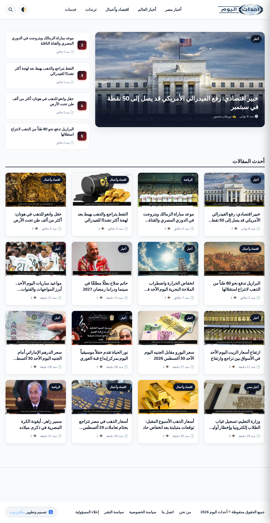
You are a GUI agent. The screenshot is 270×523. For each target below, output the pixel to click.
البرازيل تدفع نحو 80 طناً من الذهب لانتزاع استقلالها (42, 132)
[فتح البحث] (10, 9)
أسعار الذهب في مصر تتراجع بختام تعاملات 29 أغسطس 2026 (103, 427)
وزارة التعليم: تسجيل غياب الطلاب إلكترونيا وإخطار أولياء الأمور (234, 427)
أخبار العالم (147, 9)
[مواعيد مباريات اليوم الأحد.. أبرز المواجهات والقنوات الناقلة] (36, 259)
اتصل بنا (168, 511)
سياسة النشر (114, 511)
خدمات (70, 9)
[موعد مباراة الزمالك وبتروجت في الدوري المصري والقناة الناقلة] (168, 190)
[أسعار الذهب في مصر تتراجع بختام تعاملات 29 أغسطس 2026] (102, 397)
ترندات (91, 9)
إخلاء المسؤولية (87, 511)
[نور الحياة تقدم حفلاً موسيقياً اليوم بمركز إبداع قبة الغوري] (102, 328)
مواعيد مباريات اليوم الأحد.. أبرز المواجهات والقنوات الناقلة (39, 289)
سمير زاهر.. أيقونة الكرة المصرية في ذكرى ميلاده (41, 424)
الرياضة (188, 179)
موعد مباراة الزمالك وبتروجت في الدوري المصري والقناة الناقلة (43, 41)
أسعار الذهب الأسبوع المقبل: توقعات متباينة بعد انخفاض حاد (168, 424)
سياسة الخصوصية (142, 511)
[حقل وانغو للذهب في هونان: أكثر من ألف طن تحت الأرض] (36, 190)
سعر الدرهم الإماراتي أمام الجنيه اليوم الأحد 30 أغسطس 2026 (37, 358)
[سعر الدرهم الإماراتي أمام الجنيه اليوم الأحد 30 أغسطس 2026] (36, 328)
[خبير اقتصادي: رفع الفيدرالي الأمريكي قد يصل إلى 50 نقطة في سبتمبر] (234, 190)
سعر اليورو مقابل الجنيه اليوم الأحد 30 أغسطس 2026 (169, 355)
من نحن (185, 511)
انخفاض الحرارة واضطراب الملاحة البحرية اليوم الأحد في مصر (169, 289)
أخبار (256, 38)
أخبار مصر (173, 9)
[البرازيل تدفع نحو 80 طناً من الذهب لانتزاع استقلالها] (234, 259)
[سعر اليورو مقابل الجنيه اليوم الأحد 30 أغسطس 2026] (168, 328)
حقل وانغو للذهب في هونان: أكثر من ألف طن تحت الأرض (43, 101)
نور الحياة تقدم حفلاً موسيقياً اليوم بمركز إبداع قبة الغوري (104, 355)
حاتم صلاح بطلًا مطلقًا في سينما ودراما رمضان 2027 (105, 286)
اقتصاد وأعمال (117, 9)
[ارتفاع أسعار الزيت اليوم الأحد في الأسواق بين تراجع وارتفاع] (234, 328)
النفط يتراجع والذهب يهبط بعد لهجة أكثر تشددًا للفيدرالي (44, 71)
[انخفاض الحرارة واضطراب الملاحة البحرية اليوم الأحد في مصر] (168, 259)
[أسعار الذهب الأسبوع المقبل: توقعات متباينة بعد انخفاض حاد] (168, 397)
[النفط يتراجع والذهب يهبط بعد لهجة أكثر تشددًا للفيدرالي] (102, 190)
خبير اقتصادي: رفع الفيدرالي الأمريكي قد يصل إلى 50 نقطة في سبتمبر (182, 102)
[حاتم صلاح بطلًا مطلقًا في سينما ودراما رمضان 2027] (102, 259)
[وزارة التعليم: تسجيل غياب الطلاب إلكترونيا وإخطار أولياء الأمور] (234, 397)
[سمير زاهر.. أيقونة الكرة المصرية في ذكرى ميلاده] (36, 397)
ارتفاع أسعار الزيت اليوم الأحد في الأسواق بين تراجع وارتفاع (235, 355)
